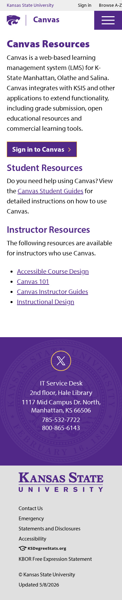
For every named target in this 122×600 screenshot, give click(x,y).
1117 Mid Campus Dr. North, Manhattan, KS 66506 (61, 406)
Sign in (85, 5)
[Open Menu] (108, 20)
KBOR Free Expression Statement (55, 559)
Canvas (46, 19)
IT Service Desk (61, 383)
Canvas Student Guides (50, 191)
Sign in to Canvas (39, 149)
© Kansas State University (47, 574)
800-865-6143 (61, 428)
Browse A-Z (110, 5)
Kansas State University (30, 5)
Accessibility (32, 538)
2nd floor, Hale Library (61, 393)
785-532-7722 (61, 420)
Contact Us (31, 508)
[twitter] (61, 361)
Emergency (31, 518)
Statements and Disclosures (49, 528)
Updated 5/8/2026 (39, 584)
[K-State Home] (13, 20)
